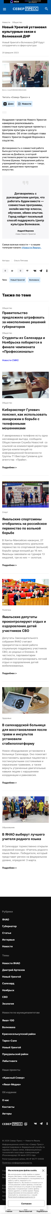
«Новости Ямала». (31, 247)
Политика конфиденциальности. (17, 1163)
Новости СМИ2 (10, 360)
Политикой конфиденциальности (21, 1197)
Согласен (26, 1203)
